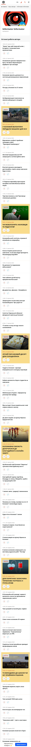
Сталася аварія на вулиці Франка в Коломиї (14, 538)
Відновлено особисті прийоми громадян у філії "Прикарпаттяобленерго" (13, 142)
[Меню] (29, 2)
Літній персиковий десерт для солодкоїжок (14, 355)
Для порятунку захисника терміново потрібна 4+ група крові (15, 580)
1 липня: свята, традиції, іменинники (15, 491)
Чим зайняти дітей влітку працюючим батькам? (11, 278)
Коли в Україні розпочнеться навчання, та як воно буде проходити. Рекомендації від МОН (15, 252)
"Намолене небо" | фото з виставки (15, 720)
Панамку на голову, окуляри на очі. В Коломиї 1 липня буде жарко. (15, 503)
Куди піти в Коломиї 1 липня (12, 514)
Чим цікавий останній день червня (14, 609)
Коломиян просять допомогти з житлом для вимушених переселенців (15, 76)
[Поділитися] (4, 53)
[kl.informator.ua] (3, 2)
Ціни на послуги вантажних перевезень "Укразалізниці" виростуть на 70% (12, 632)
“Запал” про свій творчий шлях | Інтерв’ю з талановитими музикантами (13, 48)
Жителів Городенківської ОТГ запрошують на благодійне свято (14, 156)
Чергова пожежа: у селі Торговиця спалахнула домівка (14, 197)
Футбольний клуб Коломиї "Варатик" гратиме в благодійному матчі (15, 465)
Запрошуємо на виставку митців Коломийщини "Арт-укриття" (14, 301)
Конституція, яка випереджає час (14, 709)
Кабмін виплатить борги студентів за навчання (15, 381)
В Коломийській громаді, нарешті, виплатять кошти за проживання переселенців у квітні (14, 596)
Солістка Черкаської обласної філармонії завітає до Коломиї (13, 314)
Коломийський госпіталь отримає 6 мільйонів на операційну (15, 239)
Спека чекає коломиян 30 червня (14, 619)
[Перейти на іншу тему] (21, 2)
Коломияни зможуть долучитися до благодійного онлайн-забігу (13, 449)
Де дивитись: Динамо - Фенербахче (15, 290)
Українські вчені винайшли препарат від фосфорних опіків (15, 645)
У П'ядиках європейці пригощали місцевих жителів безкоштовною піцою (14, 183)
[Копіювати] (8, 53)
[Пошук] (25, 2)
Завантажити (21, 744)
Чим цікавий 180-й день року (12, 699)
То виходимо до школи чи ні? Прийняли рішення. (15, 674)
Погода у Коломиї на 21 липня (13, 87)
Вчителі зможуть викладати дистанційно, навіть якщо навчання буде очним (15, 169)
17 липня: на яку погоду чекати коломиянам (13, 326)
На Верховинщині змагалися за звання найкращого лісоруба (13, 99)
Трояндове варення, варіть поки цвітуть (13, 687)
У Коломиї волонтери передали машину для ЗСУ (15, 128)
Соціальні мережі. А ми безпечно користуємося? (14, 526)
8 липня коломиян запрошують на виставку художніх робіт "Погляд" (14, 551)
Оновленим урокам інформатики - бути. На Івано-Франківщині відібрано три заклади (14, 62)
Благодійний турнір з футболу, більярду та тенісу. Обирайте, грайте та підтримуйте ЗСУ (15, 479)
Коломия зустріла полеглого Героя (14, 731)
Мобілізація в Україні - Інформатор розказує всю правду (14, 394)
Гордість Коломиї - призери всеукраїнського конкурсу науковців (15, 369)
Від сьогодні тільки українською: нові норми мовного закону (15, 406)
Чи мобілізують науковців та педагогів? (15, 226)
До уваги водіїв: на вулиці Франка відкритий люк (14, 418)
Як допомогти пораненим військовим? (11, 266)
